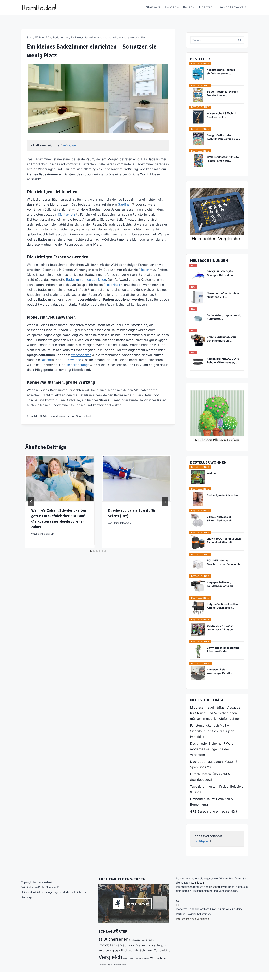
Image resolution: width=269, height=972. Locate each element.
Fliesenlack (112, 285)
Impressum (182, 918)
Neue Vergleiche (199, 918)
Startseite (153, 7)
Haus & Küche (147, 940)
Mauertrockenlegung (151, 945)
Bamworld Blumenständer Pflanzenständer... (223, 649)
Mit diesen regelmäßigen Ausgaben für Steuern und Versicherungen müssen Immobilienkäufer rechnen (216, 713)
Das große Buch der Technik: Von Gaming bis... (223, 137)
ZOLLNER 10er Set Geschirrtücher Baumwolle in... (223, 562)
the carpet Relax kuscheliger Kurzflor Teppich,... (220, 671)
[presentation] (59, 478)
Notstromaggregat (109, 950)
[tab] (91, 551)
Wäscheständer (120, 964)
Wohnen (212, 473)
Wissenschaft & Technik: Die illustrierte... (222, 115)
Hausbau (214, 886)
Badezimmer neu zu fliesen (86, 279)
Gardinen (124, 204)
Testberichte (162, 950)
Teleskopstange (77, 365)
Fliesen (144, 270)
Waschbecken (81, 355)
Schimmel (146, 950)
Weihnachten (158, 958)
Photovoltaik (130, 950)
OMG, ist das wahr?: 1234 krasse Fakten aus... (223, 158)
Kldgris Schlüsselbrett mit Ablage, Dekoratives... (223, 605)
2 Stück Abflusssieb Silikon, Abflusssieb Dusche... (219, 518)
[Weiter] (165, 501)
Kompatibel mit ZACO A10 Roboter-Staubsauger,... (223, 360)
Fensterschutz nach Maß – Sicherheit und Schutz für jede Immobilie (212, 731)
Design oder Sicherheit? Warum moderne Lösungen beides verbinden (213, 749)
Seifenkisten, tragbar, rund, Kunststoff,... (224, 316)
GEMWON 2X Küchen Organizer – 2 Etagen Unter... (220, 627)
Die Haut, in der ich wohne (223, 495)
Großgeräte (134, 940)
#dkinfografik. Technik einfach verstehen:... (221, 71)
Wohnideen (197, 882)
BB (100, 939)
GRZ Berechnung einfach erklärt (213, 811)
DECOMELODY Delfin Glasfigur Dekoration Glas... (220, 273)
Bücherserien (115, 939)
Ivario (132, 945)
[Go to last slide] (31, 501)
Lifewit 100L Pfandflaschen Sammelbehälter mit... (224, 540)
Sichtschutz (66, 214)
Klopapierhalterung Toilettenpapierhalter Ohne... (220, 584)
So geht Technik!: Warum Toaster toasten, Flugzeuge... (222, 93)
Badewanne (72, 360)
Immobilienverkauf (232, 7)
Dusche (46, 360)
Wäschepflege (105, 964)
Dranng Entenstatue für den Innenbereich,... (221, 338)
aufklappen (69, 145)
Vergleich (110, 957)
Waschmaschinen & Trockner (136, 958)
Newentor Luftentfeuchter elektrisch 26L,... (223, 295)
